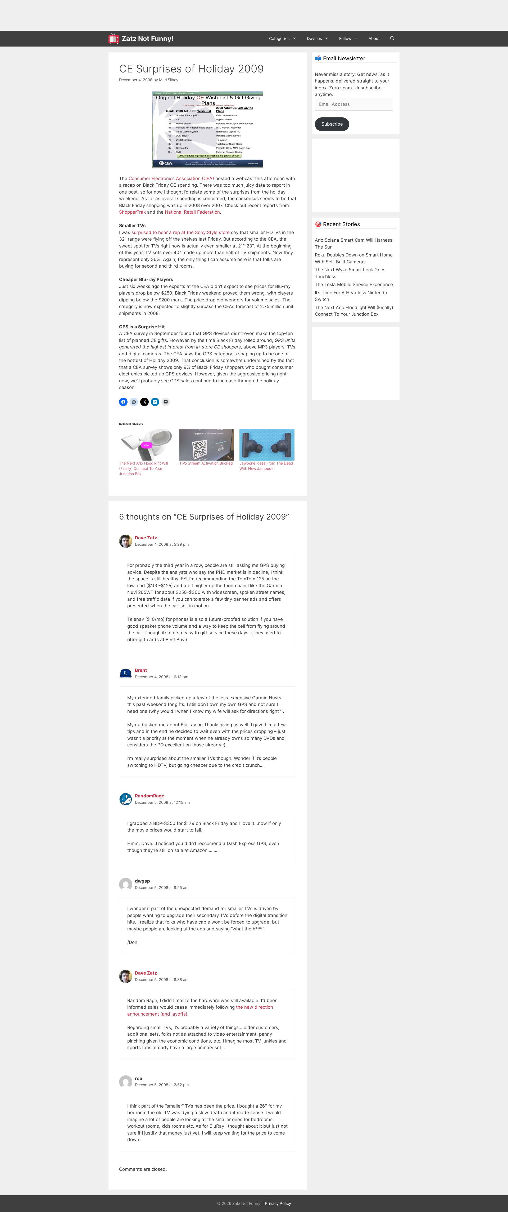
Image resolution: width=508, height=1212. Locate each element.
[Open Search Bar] (392, 39)
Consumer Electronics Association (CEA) (171, 178)
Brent (141, 670)
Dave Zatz (146, 537)
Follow (345, 38)
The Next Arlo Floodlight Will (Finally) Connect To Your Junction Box (143, 468)
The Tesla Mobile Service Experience (354, 284)
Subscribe (332, 124)
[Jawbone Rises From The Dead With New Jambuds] (266, 445)
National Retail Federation (192, 212)
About (374, 38)
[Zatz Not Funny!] (115, 39)
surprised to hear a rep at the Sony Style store (180, 232)
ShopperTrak (132, 212)
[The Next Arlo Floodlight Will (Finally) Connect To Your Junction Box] (146, 445)
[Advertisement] (204, 14)
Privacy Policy (278, 1203)
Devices (314, 38)
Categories (279, 38)
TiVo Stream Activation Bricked (206, 463)
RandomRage (149, 795)
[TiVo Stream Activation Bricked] (206, 445)
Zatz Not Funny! (148, 39)
